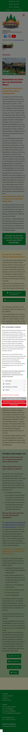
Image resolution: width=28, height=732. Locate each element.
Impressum (16, 395)
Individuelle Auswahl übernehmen (14, 401)
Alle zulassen (14, 405)
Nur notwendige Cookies (14, 398)
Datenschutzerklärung (7, 395)
